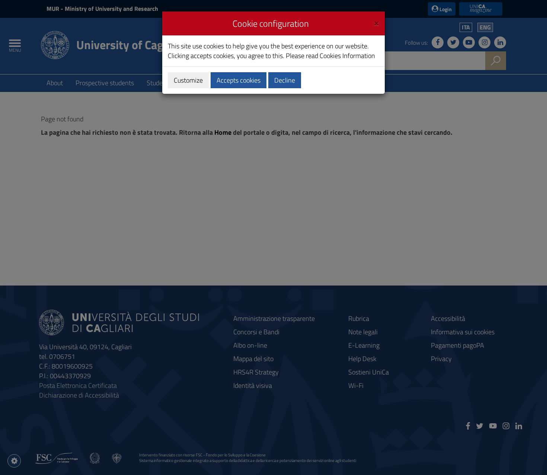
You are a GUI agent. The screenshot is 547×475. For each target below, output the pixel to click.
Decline (284, 80)
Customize (188, 80)
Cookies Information (347, 56)
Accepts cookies (238, 80)
